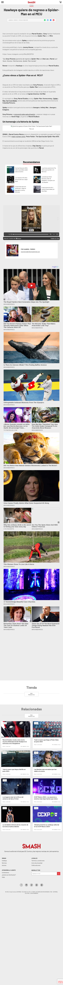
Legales (34, 809)
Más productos (31, 645)
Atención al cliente (9, 821)
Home (15, 101)
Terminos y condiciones (38, 812)
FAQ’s (3, 828)
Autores (4, 816)
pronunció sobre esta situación (24, 114)
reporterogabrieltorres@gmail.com (30, 251)
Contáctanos (5, 824)
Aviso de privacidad (37, 814)
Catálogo (4, 812)
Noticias (4, 814)
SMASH (4, 809)
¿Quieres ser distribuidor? (9, 826)
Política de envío (36, 816)
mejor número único (18, 136)
